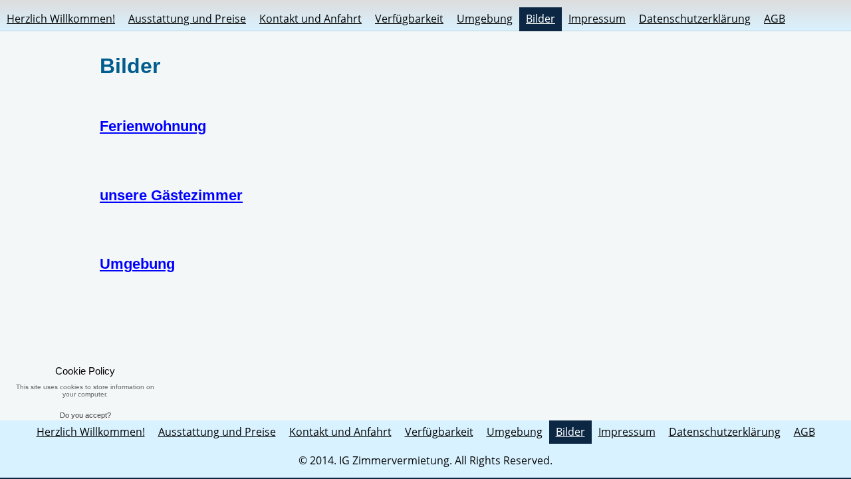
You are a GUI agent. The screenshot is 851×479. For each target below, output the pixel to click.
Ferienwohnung (153, 126)
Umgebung (137, 263)
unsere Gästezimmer (171, 195)
